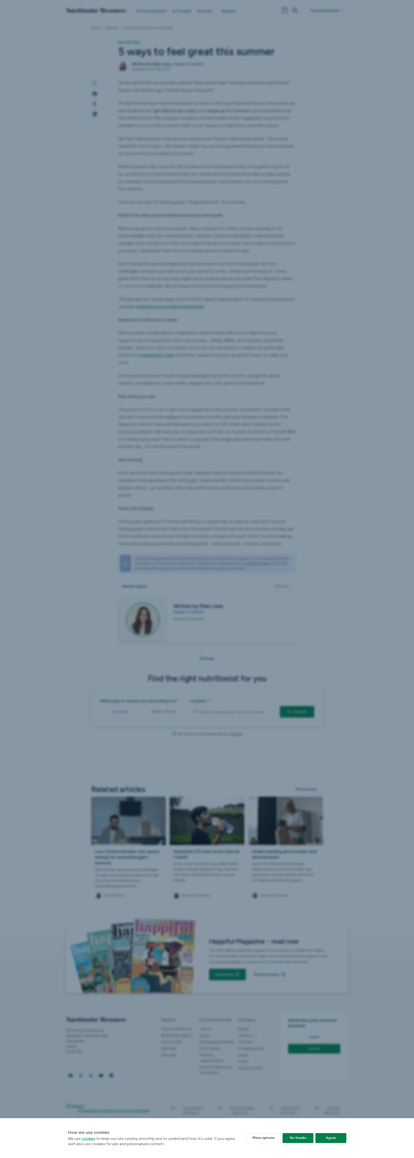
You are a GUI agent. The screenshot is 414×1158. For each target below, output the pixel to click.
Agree (331, 1138)
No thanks (298, 1138)
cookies (88, 1138)
